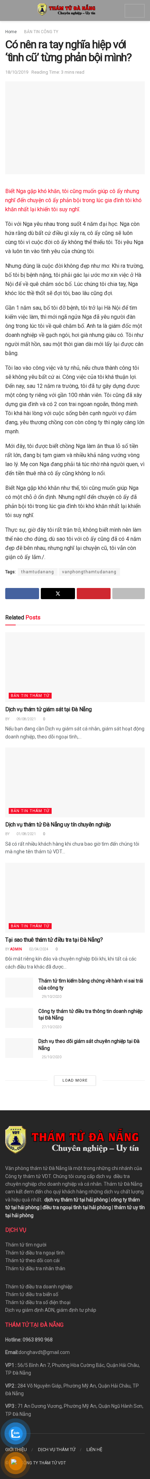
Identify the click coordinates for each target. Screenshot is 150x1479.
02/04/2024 (38, 949)
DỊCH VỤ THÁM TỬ (56, 1449)
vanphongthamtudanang (89, 571)
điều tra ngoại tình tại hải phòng (77, 1207)
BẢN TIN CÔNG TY (41, 31)
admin (16, 949)
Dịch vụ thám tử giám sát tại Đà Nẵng (48, 709)
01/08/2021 (26, 834)
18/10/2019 (16, 72)
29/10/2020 (51, 997)
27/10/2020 (51, 1027)
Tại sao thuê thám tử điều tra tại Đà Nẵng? (54, 939)
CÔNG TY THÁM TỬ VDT (43, 1462)
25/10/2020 (51, 1057)
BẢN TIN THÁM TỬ (30, 695)
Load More (75, 1080)
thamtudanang (37, 571)
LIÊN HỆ (94, 1449)
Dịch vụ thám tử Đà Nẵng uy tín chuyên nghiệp (58, 824)
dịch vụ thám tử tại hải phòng (76, 1199)
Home (11, 31)
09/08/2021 (26, 719)
